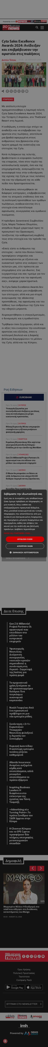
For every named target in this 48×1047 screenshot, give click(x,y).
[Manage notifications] (5, 1041)
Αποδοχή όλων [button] (25, 539)
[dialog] (24, 523)
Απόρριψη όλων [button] (25, 546)
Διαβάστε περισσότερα (25, 529)
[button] (24, 533)
